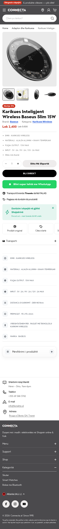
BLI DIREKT (29, 173)
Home (5, 28)
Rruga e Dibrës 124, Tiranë (22, 415)
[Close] (53, 208)
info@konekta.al (16, 406)
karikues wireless (42, 122)
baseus (14, 122)
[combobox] (29, 18)
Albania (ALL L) (14, 494)
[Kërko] (52, 18)
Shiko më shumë (12, 155)
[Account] (49, 10)
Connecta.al (16, 515)
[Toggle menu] (4, 10)
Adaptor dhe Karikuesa (23, 28)
